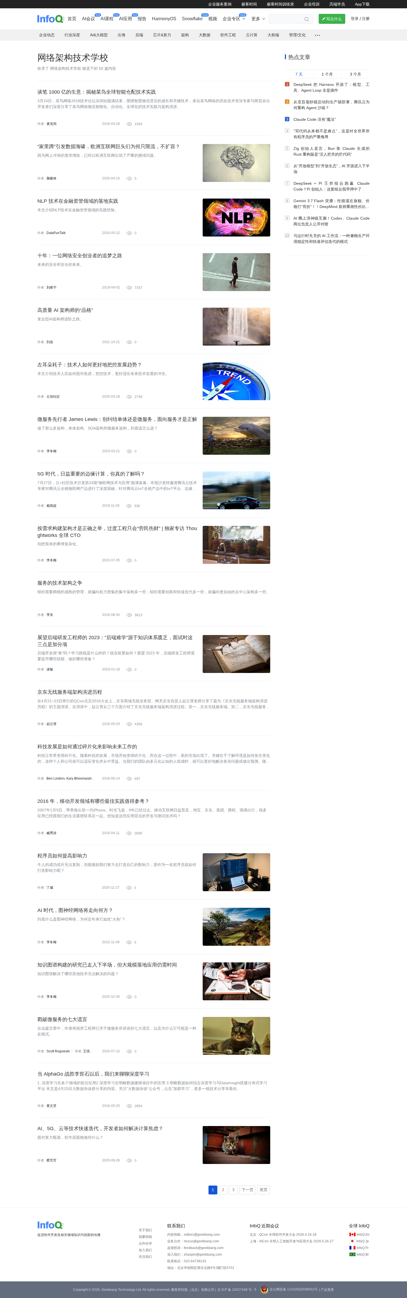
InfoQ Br (363, 1254)
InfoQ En (363, 1235)
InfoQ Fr (363, 1248)
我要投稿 (145, 1237)
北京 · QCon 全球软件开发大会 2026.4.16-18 (283, 1235)
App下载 (362, 4)
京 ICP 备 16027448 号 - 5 (236, 1290)
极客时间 (249, 4)
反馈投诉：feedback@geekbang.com (195, 1248)
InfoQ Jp (362, 1241)
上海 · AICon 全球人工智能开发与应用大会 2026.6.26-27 (292, 1241)
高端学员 (337, 4)
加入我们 (145, 1250)
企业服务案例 (219, 4)
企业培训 (312, 4)
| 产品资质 (326, 1290)
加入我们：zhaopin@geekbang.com (194, 1254)
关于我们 (145, 1230)
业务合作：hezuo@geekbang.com (193, 1241)
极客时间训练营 (280, 4)
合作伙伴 (145, 1243)
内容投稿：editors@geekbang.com (193, 1235)
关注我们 (145, 1257)
